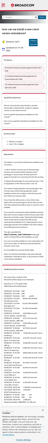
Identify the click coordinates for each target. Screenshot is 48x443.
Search (42, 17)
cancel (36, 17)
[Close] (43, 410)
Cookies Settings (23, 440)
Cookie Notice (8, 435)
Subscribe (33, 44)
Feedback (33, 41)
